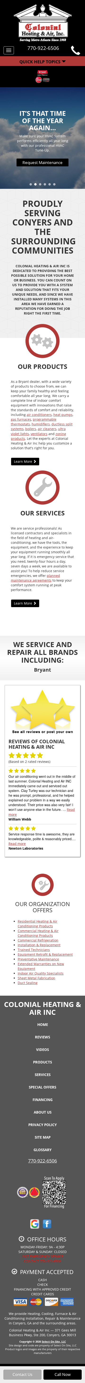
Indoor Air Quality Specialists (41, 973)
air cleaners (47, 429)
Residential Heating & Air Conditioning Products (37, 923)
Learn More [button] (23, 461)
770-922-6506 (42, 1161)
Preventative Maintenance (38, 959)
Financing (43, 1099)
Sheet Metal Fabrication (36, 978)
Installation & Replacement (39, 945)
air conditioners (39, 414)
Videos (42, 1049)
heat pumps (62, 414)
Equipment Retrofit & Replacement (45, 954)
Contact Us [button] (22, 1374)
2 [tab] (36, 185)
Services (43, 1074)
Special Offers (42, 1087)
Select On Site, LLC (54, 1341)
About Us (42, 1112)
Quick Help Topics (40, 62)
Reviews (42, 1037)
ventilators (39, 434)
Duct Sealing (28, 983)
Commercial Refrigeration (38, 940)
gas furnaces (21, 419)
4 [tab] (46, 185)
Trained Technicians (34, 949)
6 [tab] (55, 185)
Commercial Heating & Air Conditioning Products (38, 933)
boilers (30, 429)
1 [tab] (32, 185)
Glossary (42, 1149)
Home (42, 1024)
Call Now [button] (63, 1374)
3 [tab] (41, 185)
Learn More (42, 163)
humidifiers (41, 424)
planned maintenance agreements (35, 578)
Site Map (43, 1137)
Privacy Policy (42, 1124)
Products (42, 1062)
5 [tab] (50, 185)
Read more (17, 843)
